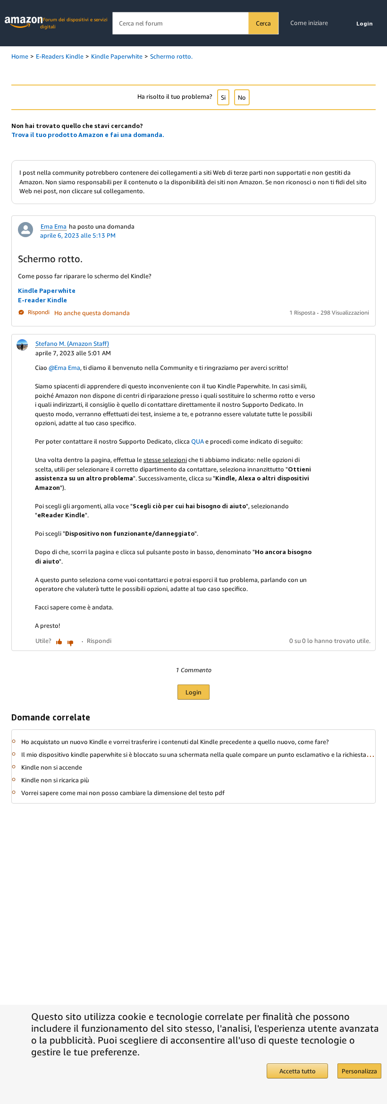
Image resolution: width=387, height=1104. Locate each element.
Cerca (263, 23)
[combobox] (195, 23)
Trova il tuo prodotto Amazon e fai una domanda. (87, 134)
